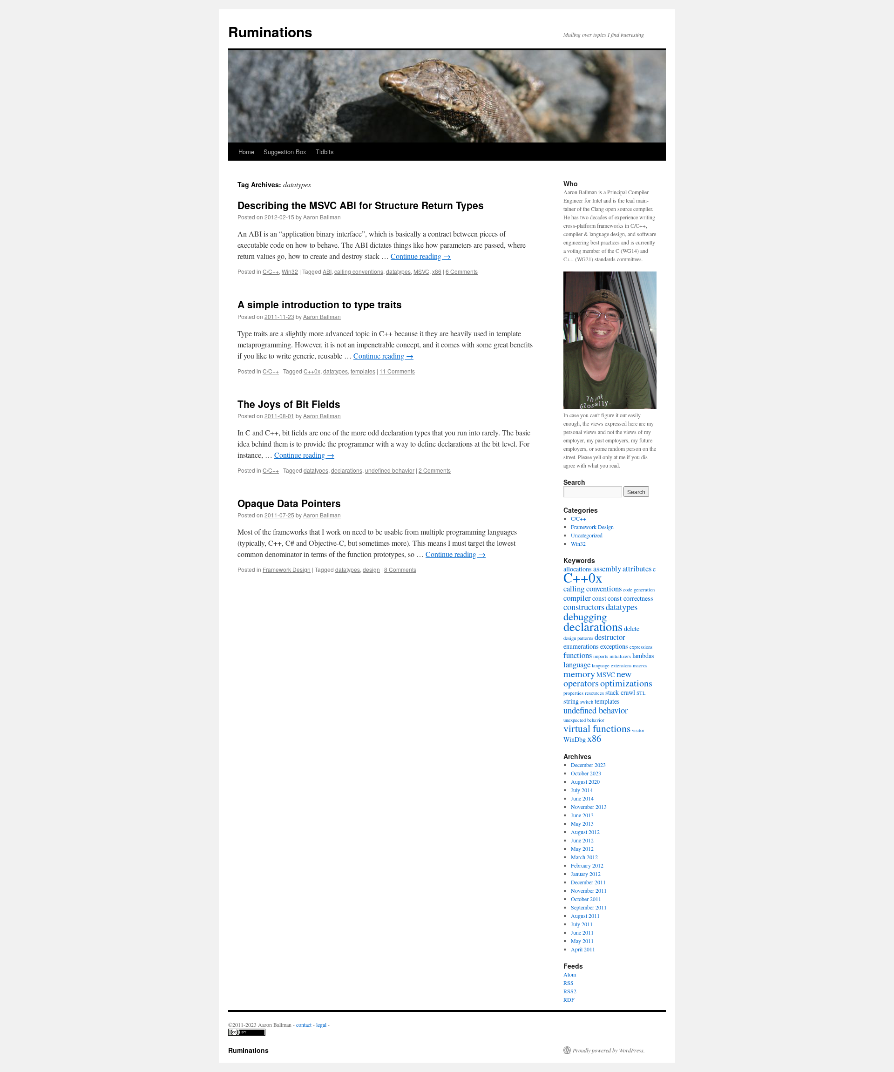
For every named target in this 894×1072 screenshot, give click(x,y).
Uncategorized (587, 535)
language (576, 664)
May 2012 (582, 848)
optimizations (626, 683)
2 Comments (435, 470)
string (571, 701)
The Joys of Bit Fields (288, 404)
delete (631, 628)
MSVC (421, 271)
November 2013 (589, 806)
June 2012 (582, 840)
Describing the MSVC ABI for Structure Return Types (360, 205)
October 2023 (586, 773)
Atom (569, 974)
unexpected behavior (583, 720)
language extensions (611, 665)
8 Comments (400, 569)
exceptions (614, 646)
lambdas (643, 655)
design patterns (578, 638)
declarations (346, 470)
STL (641, 693)
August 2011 (585, 915)
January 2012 (586, 873)
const (599, 598)
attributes (637, 568)
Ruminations (270, 31)
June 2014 (582, 798)
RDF (569, 999)
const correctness (630, 598)
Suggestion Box (285, 151)
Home (246, 151)
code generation (639, 589)
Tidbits (325, 151)
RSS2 (569, 991)
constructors (583, 606)
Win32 (290, 271)
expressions (641, 647)
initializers (620, 656)
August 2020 (585, 781)
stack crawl (620, 692)
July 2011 (582, 924)
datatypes (398, 271)
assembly (607, 568)
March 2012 (584, 857)
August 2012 (585, 831)
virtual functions (596, 728)
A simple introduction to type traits (319, 304)
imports (600, 656)
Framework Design (287, 569)
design (371, 569)
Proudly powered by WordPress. (609, 1050)
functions (577, 655)
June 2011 (582, 932)
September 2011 (589, 907)
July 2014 (582, 790)
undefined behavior (389, 470)
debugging (585, 616)
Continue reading (421, 256)
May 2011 (582, 940)
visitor (638, 730)
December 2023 (588, 764)
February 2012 (587, 865)
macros (640, 665)
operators (581, 683)
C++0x (312, 371)
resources (594, 693)
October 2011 (586, 898)
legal (321, 1024)
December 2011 (588, 882)
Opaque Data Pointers (289, 503)
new (624, 673)
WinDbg (574, 739)
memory (579, 673)
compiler (577, 597)
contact (304, 1024)
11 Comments (397, 371)
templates (363, 371)
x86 (436, 271)
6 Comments (462, 271)
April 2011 (583, 949)
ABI (327, 271)
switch (586, 702)
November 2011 (589, 890)
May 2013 (582, 823)
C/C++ (271, 271)
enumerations (581, 646)
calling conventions (358, 271)
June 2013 (582, 815)
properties (573, 693)
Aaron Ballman (322, 217)
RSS (568, 982)
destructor (610, 636)
